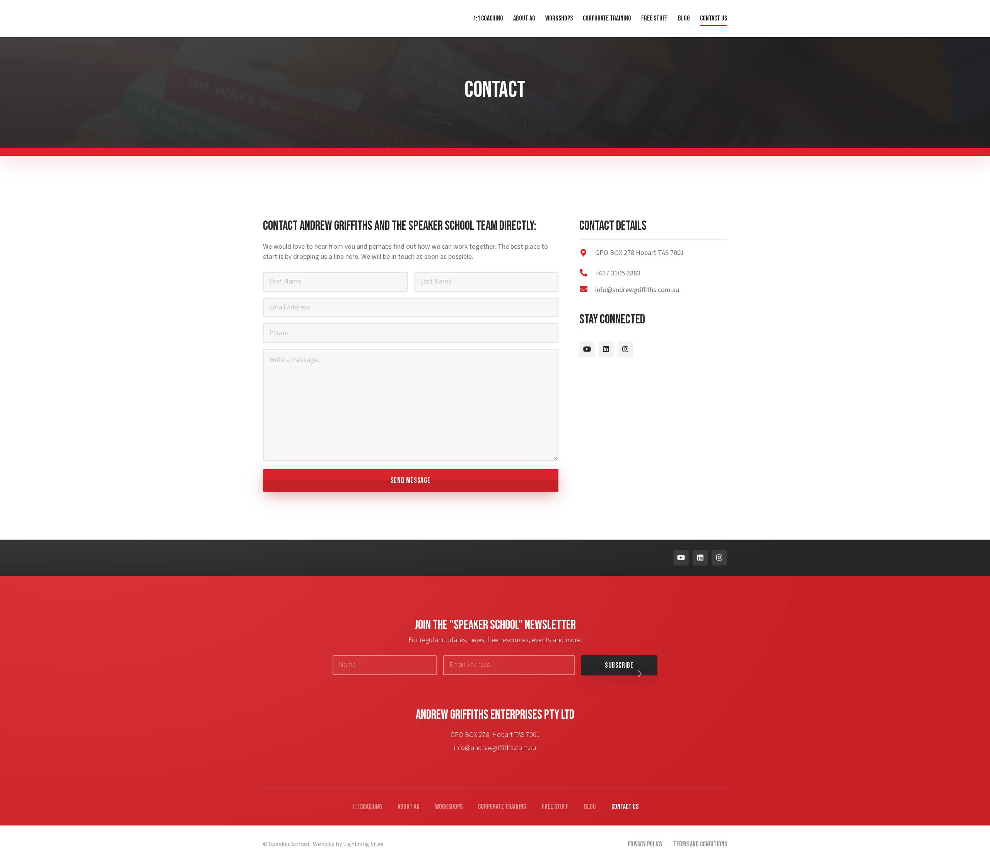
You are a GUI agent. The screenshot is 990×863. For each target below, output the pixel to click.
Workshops (449, 807)
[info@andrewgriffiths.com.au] (587, 290)
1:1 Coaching (367, 807)
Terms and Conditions (700, 844)
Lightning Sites (363, 844)
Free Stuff (555, 807)
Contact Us (624, 807)
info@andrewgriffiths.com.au (495, 748)
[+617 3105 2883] (587, 273)
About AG (409, 807)
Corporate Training (502, 807)
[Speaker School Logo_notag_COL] (308, 555)
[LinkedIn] (606, 349)
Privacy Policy (645, 844)
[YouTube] (587, 349)
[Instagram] (625, 349)
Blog (590, 807)
